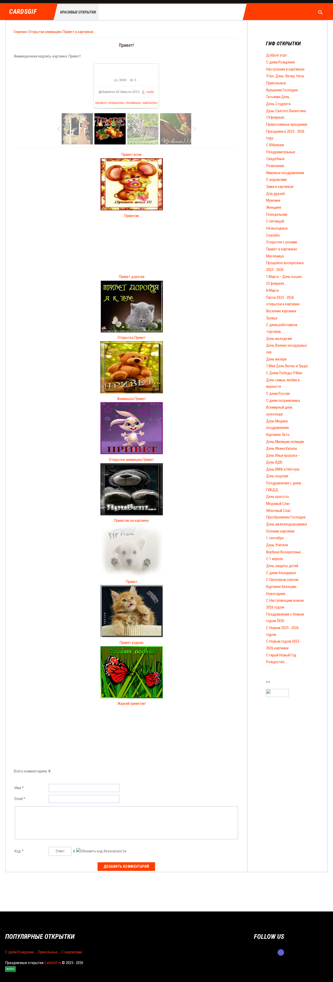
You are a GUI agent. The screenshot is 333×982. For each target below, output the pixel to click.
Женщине (273, 207)
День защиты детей (282, 565)
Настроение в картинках (285, 69)
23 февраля (275, 283)
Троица (271, 318)
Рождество (275, 662)
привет (101, 103)
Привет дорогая (131, 276)
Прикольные (276, 83)
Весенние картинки (281, 311)
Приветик (131, 215)
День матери (276, 359)
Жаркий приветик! (131, 703)
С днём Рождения (280, 62)
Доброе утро (276, 55)
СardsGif (23, 12)
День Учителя (277, 545)
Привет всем (131, 154)
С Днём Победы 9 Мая (284, 373)
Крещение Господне (282, 90)
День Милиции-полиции (285, 441)
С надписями (276, 179)
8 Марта (272, 290)
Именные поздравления (285, 172)
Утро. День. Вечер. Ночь (285, 76)
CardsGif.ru (52, 962)
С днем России (278, 393)
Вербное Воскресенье (283, 552)
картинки (150, 103)
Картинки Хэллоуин (281, 586)
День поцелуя (277, 476)
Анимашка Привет (131, 398)
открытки (116, 103)
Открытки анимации (44, 31)
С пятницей (275, 221)
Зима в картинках (280, 186)
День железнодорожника (286, 524)
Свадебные (275, 158)
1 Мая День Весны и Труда (287, 366)
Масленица (275, 256)
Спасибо (273, 235)
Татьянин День (278, 96)
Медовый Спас (278, 503)
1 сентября (275, 538)
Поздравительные (280, 152)
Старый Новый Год (281, 655)
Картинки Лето (278, 434)
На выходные (277, 228)
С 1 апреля (274, 558)
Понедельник (276, 214)
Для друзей (275, 193)
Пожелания (275, 165)
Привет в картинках (78, 31)
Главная (20, 31)
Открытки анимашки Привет (131, 459)
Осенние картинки (280, 531)
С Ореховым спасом (282, 579)
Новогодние (275, 593)
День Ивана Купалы (281, 448)
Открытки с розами (281, 242)
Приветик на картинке (131, 520)
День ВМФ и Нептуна (282, 469)
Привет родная (131, 642)
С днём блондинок (281, 573)
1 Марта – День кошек (284, 276)
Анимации (133, 103)
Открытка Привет (132, 337)
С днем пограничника (283, 400)
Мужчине (273, 200)
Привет (131, 581)
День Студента (278, 104)
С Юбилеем (275, 145)
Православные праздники (286, 124)
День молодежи (279, 338)
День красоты (277, 496)
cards (150, 92)
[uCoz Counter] (277, 695)
